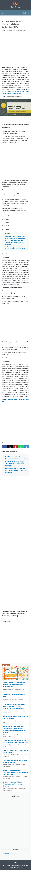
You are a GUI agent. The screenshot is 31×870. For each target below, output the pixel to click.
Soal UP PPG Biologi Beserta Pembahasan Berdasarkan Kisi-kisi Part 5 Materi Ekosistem (15, 772)
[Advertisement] (15, 49)
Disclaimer (23, 865)
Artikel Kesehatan (7, 853)
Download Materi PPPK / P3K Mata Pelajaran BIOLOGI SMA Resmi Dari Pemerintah (14, 242)
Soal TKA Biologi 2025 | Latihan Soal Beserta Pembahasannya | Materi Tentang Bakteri (14, 684)
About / (5, 865)
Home (15, 862)
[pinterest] (15, 446)
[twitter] (10, 446)
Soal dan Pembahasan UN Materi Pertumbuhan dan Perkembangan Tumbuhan (13, 784)
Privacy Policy (16, 865)
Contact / (9, 865)
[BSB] (15, 3)
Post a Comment (22, 30)
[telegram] (26, 446)
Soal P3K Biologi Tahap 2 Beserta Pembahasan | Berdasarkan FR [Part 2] (16, 458)
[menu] (4, 13)
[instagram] (15, 7)
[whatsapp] (21, 446)
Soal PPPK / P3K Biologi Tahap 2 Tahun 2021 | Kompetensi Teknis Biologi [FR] (14, 464)
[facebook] (12, 7)
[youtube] (19, 7)
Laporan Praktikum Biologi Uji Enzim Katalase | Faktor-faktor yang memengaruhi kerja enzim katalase (14, 706)
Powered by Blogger (17, 867)
